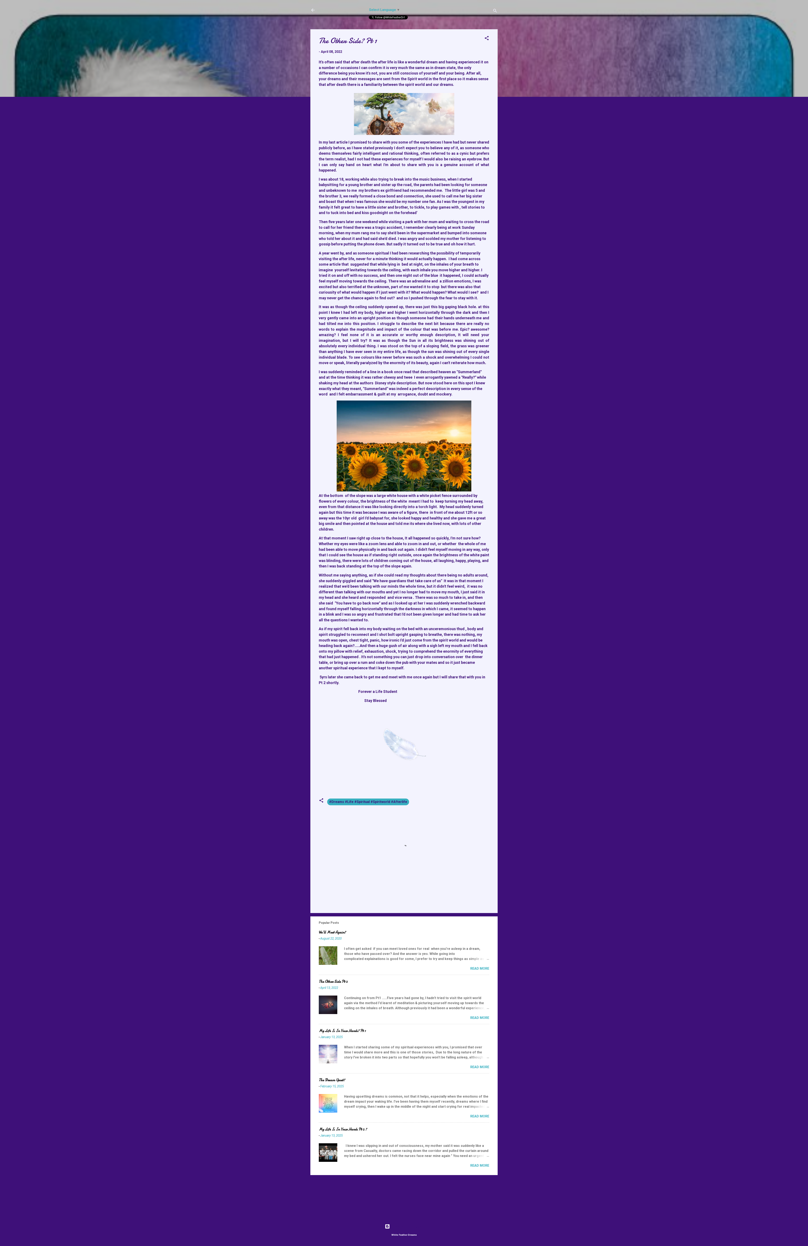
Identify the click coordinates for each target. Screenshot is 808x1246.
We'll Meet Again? (332, 932)
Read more (479, 968)
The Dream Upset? (332, 1080)
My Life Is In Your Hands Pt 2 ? (343, 1129)
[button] (486, 39)
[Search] (495, 11)
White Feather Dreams (341, 10)
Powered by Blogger (406, 1226)
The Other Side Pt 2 (333, 981)
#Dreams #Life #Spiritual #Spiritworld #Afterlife (368, 802)
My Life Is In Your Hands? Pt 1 (342, 1030)
